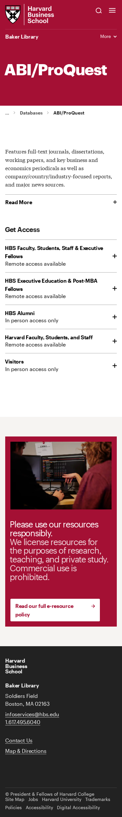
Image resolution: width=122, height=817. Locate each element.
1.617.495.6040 (22, 722)
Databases (31, 112)
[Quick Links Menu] (112, 10)
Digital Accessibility (78, 807)
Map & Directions (25, 751)
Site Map (14, 799)
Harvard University (61, 799)
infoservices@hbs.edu (32, 714)
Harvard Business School (16, 665)
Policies (13, 807)
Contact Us (18, 740)
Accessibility (39, 807)
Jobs (33, 799)
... (7, 112)
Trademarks (97, 799)
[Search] (99, 10)
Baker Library (21, 36)
